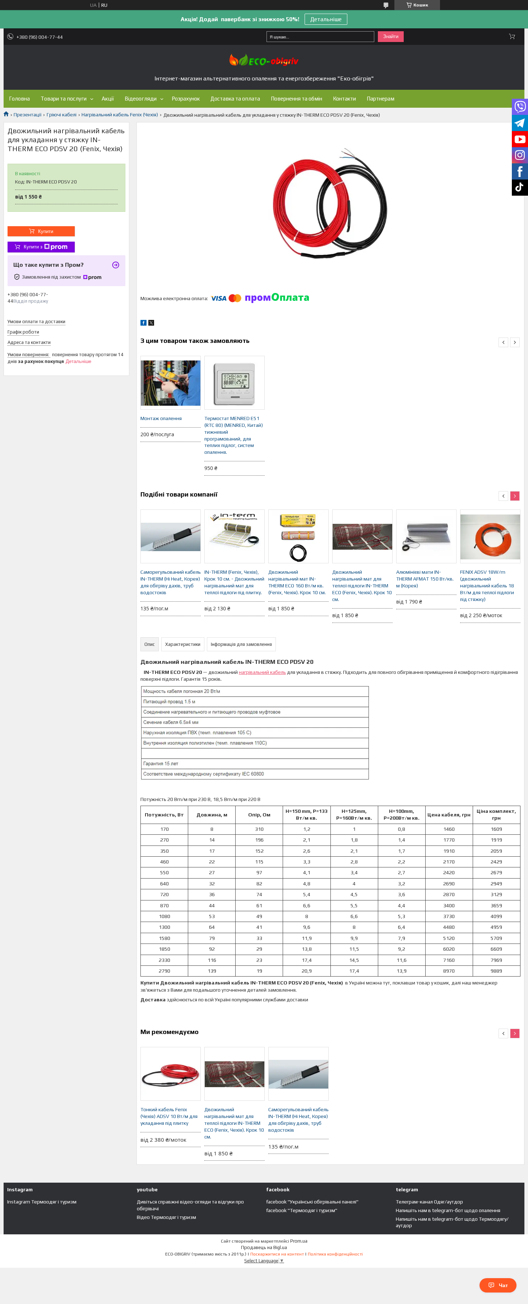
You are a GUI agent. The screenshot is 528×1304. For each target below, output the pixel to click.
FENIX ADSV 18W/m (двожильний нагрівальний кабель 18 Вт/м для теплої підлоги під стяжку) (487, 585)
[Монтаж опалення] (170, 383)
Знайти (390, 36)
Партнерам (380, 99)
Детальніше (326, 19)
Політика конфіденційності (335, 1254)
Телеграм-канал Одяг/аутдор (429, 1202)
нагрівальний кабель (262, 672)
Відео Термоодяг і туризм (166, 1217)
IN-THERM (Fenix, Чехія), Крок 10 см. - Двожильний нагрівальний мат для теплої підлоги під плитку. (234, 582)
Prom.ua (298, 1241)
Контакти (344, 99)
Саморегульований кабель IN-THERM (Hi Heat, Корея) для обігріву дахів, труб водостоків (170, 582)
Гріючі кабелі (62, 114)
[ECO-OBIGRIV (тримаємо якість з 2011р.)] (264, 59)
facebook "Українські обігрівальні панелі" (312, 1202)
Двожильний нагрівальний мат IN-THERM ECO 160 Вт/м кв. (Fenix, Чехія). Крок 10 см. (297, 582)
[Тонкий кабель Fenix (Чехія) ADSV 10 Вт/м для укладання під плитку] (170, 1074)
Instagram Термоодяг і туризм (42, 1202)
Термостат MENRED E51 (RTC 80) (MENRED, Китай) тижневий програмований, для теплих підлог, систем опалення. (233, 435)
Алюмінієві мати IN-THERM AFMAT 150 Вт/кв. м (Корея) (425, 578)
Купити (45, 231)
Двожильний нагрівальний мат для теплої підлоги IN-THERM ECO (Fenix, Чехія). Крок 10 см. (362, 585)
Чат (503, 1285)
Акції (108, 99)
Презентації (27, 114)
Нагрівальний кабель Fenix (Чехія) (120, 114)
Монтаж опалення (161, 418)
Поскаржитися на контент (277, 1254)
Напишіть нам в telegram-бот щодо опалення (448, 1210)
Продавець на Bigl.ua (264, 1247)
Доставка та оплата (235, 99)
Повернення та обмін (296, 99)
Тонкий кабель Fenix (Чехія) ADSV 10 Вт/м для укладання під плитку (169, 1116)
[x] (151, 324)
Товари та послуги (64, 99)
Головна (19, 99)
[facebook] (143, 324)
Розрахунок (186, 99)
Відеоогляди (141, 99)
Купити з (33, 247)
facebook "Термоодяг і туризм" (301, 1210)
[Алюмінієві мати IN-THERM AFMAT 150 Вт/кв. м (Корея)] (426, 536)
